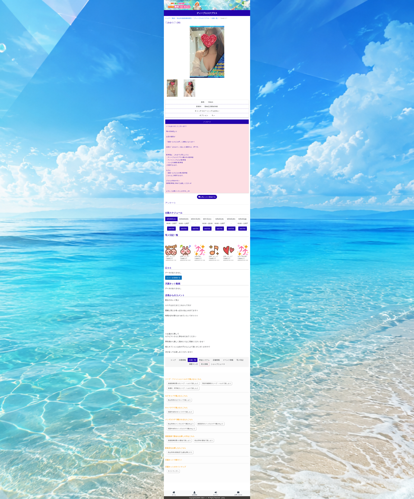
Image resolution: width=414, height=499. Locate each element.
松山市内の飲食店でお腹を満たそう (180, 452)
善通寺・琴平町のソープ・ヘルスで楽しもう (183, 388)
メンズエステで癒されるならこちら (179, 419)
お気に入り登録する (208, 197)
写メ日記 (240, 360)
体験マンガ (193, 364)
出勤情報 (182, 360)
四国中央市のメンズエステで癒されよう (181, 428)
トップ (173, 360)
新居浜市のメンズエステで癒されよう (210, 424)
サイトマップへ (173, 471)
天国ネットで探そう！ (173, 460)
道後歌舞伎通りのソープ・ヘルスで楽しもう (183, 383)
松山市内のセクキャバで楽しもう (179, 400)
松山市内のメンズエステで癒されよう (181, 424)
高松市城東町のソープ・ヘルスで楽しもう (216, 383)
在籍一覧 (192, 360)
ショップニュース (218, 364)
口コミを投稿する (173, 277)
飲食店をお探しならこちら (175, 448)
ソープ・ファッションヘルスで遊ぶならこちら (183, 379)
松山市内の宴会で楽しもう (204, 440)
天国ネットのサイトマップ (175, 466)
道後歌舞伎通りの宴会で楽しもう (179, 440)
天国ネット (203, 498)
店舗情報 (216, 360)
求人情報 (204, 364)
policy (223, 498)
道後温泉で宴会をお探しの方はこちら (179, 436)
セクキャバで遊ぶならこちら (176, 395)
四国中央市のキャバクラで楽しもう (180, 412)
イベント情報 (228, 360)
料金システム (204, 360)
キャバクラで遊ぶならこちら (176, 407)
